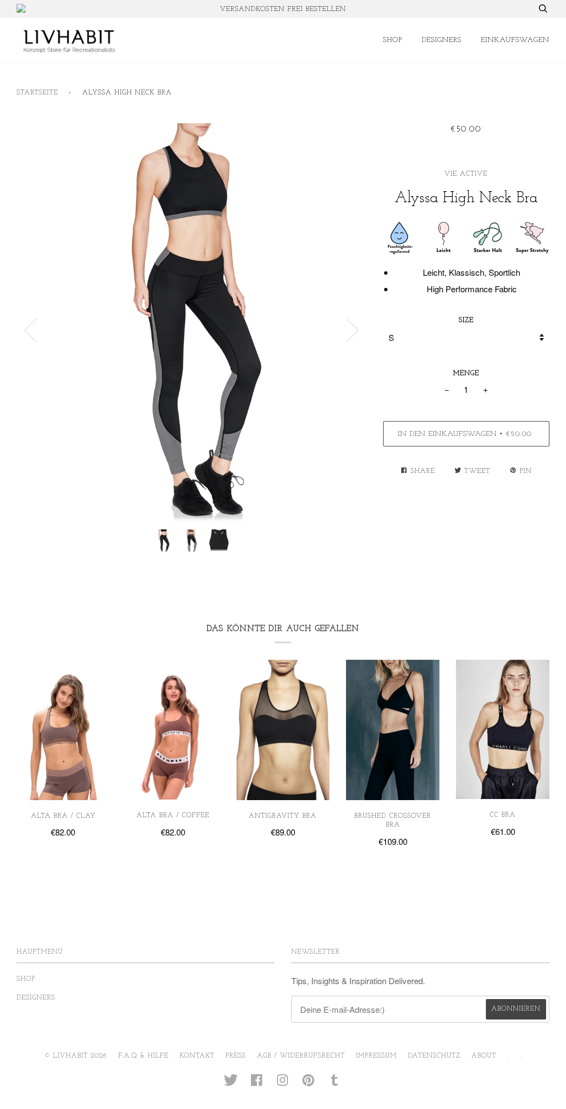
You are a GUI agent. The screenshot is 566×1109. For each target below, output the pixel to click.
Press (236, 1056)
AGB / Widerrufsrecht (301, 1056)
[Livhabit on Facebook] (256, 1084)
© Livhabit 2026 (76, 1056)
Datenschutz (434, 1056)
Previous (30, 330)
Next (352, 330)
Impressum (376, 1056)
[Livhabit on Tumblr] (334, 1084)
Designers (442, 40)
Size (466, 320)
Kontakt (197, 1056)
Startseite (37, 93)
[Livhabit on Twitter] (231, 1084)
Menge (466, 373)
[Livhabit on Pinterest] (308, 1084)
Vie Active (466, 174)
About (483, 1056)
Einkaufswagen (515, 40)
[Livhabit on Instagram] (282, 1084)
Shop (392, 40)
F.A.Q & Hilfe (143, 1056)
